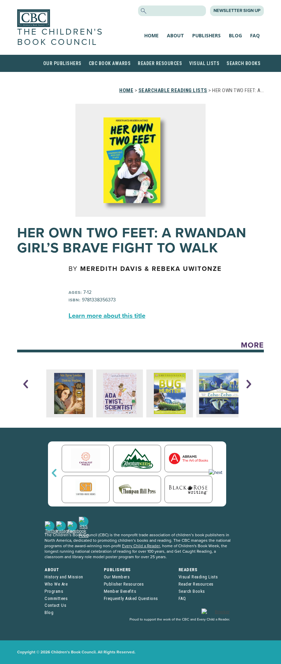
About (175, 35)
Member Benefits (120, 591)
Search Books (243, 63)
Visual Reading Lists (198, 576)
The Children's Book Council (60, 37)
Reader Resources (160, 63)
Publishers (206, 35)
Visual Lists (204, 63)
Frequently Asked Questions (131, 598)
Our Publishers (62, 63)
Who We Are (56, 584)
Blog (235, 35)
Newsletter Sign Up (236, 10)
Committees (56, 598)
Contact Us (55, 605)
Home (151, 35)
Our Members (117, 576)
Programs (54, 591)
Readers (188, 569)
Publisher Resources (124, 584)
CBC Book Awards (110, 63)
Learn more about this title (107, 316)
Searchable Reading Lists (172, 90)
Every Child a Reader (141, 545)
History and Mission (64, 576)
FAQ (255, 35)
